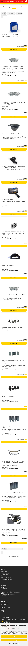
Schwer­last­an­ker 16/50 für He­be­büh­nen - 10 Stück (12, 66)
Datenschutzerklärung (22, 633)
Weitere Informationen (14, 643)
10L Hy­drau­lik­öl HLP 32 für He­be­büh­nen (10, 34)
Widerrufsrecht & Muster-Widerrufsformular (11, 592)
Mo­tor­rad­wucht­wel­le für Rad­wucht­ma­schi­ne (11, 459)
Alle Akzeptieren (14, 636)
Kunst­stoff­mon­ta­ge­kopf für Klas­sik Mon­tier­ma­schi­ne (13, 133)
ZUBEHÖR (3, 610)
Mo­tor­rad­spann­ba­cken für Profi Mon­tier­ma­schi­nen (12, 394)
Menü (2, 2)
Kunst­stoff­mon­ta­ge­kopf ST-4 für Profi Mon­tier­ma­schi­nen (13, 263)
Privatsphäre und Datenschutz (8, 594)
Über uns (4, 587)
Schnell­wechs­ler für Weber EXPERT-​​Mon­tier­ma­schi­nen (13, 231)
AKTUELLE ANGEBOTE (5, 603)
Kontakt (3, 589)
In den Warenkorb (14, 49)
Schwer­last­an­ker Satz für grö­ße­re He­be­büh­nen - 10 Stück (14, 294)
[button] (2, 13)
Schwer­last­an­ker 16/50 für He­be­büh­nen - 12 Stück (12, 100)
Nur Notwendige (14, 640)
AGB (3, 593)
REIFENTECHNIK (4, 606)
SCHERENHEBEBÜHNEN (5, 607)
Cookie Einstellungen (6, 595)
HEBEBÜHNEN (3, 604)
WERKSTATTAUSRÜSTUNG (6, 609)
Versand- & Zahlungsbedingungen (9, 591)
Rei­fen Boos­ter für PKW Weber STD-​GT (10, 199)
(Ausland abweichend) (14, 42)
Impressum (4, 588)
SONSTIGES (3, 611)
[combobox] (10, 13)
